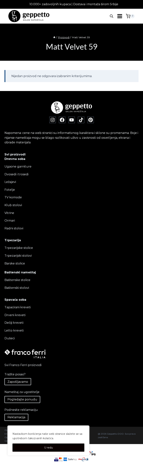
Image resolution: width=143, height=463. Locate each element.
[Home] (54, 37)
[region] (48, 440)
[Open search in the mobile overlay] (111, 16)
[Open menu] (119, 16)
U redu (48, 447)
